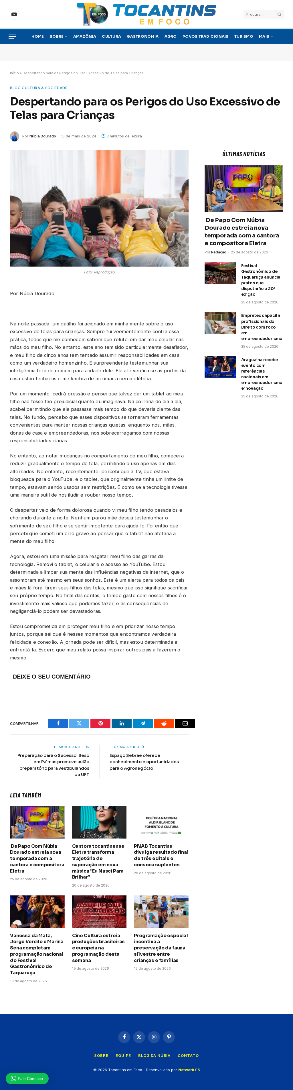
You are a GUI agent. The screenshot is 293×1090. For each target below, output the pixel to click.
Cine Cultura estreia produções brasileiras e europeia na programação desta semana (98, 948)
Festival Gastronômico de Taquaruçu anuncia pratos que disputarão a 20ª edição (261, 280)
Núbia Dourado (42, 136)
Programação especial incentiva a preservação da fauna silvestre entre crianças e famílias (161, 948)
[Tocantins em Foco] (146, 14)
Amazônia (84, 36)
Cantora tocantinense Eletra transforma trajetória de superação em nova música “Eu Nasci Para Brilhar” (98, 861)
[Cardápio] (12, 36)
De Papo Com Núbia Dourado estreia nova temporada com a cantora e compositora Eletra (37, 858)
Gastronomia (143, 36)
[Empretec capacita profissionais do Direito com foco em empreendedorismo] (220, 323)
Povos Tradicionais (206, 36)
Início (14, 73)
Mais (264, 36)
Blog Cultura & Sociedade (39, 87)
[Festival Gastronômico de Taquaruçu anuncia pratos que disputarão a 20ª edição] (220, 273)
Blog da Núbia (154, 1055)
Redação (218, 252)
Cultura (111, 36)
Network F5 (189, 1069)
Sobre (57, 36)
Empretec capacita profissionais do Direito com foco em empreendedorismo (262, 327)
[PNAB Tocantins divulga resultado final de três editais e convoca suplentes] (161, 822)
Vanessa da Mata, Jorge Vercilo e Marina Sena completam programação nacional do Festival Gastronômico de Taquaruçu (37, 954)
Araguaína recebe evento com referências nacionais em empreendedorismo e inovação (262, 374)
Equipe (123, 1055)
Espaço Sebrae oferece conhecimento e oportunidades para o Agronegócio (144, 762)
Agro (171, 36)
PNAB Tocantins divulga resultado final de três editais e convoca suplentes (161, 855)
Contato (188, 1055)
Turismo (243, 36)
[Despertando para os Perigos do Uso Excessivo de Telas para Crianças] (99, 208)
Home (37, 36)
